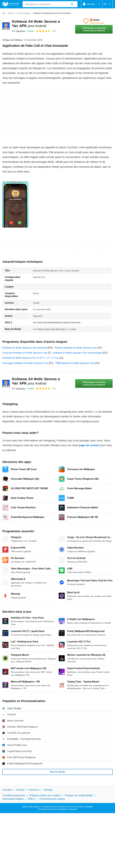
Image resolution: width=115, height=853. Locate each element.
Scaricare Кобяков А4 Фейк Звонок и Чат (24, 353)
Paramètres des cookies (52, 799)
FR (105, 4)
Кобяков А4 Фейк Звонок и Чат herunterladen (77, 353)
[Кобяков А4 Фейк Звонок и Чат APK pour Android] (6, 26)
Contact (20, 789)
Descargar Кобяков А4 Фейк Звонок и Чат (25, 363)
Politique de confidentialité (79, 795)
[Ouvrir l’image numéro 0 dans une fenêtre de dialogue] (15, 204)
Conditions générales (13, 795)
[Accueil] (3, 13)
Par (18, 31)
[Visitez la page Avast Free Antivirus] (94, 21)
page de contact (89, 445)
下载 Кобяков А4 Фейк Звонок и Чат (74, 363)
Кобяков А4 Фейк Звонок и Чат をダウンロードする (30, 358)
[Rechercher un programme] (72, 4)
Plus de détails (57, 772)
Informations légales (13, 799)
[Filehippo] (10, 4)
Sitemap (48, 789)
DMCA (31, 799)
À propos (7, 789)
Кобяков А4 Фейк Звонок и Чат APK (36, 381)
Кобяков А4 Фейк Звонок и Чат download (24, 347)
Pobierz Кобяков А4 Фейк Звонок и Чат (76, 347)
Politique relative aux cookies (44, 795)
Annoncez (34, 789)
